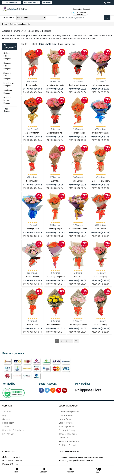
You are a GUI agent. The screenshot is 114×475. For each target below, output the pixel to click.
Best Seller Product (31, 2)
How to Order (65, 419)
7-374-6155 (13, 464)
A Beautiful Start (32, 132)
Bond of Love (32, 324)
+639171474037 (15, 460)
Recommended (11, 2)
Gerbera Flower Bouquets (20, 24)
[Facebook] (41, 390)
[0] (97, 469)
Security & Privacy (67, 430)
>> (76, 340)
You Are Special (78, 132)
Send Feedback (12, 457)
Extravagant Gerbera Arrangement (100, 86)
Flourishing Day (100, 276)
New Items (47, 2)
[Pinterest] (58, 390)
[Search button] (107, 17)
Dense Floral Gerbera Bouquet (101, 182)
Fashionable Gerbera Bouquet (78, 86)
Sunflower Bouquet (7, 91)
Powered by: (82, 383)
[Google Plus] (64, 390)
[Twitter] (47, 390)
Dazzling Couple (32, 228)
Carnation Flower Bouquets (7, 66)
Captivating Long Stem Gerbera (55, 278)
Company (7, 405)
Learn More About (69, 405)
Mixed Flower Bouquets (9, 84)
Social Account (48, 383)
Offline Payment (66, 422)
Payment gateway (13, 353)
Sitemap (6, 426)
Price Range (7, 110)
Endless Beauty (32, 276)
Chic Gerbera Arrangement (78, 182)
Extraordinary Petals (55, 132)
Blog (4, 415)
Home (4, 24)
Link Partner (8, 433)
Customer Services (69, 451)
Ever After (55, 180)
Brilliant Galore (32, 85)
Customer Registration (69, 411)
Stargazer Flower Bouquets (7, 76)
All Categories (9, 46)
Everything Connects (55, 85)
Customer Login (66, 415)
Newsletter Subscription (13, 430)
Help (109, 2)
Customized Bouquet (81, 9)
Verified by (8, 383)
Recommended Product (69, 441)
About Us (6, 411)
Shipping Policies (66, 426)
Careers (6, 419)
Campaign (63, 437)
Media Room (8, 422)
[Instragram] (53, 390)
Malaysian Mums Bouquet (7, 100)
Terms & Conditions (68, 433)
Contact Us (8, 451)
